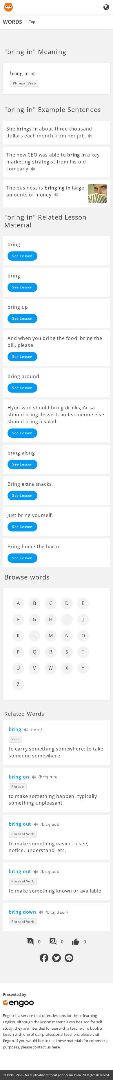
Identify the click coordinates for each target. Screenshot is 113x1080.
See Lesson (22, 255)
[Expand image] (97, 193)
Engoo (8, 1040)
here (56, 1047)
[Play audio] (34, 74)
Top (32, 21)
